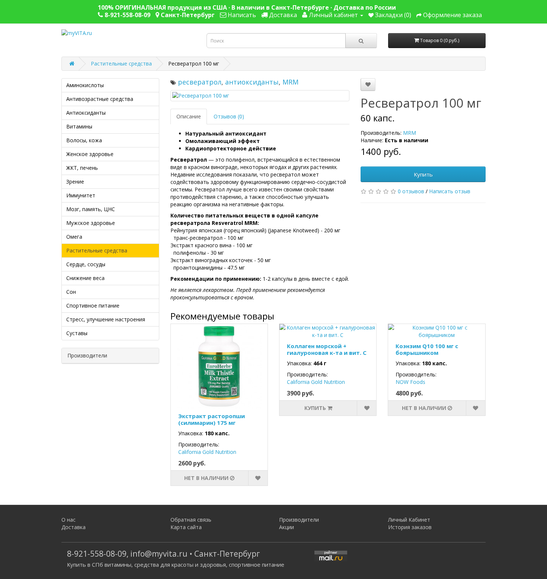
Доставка (73, 527)
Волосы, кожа (84, 140)
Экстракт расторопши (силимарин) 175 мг (211, 419)
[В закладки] (368, 84)
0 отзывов (411, 191)
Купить (423, 174)
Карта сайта (186, 527)
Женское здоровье (89, 154)
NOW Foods (410, 381)
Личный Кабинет (409, 519)
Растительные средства (121, 63)
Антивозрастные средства (99, 98)
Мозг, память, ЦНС (90, 209)
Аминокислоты (85, 85)
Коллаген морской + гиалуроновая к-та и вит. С (327, 349)
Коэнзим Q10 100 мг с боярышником (427, 349)
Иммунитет (80, 195)
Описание (188, 116)
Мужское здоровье (90, 222)
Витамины (79, 126)
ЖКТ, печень (82, 167)
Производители (299, 519)
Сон (71, 291)
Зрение (75, 181)
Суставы (76, 333)
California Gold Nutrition (207, 451)
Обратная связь (190, 519)
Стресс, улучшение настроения (105, 319)
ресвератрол (199, 81)
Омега (74, 236)
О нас (68, 519)
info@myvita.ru (159, 553)
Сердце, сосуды (85, 264)
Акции (286, 527)
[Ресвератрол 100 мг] (260, 95)
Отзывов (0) (229, 116)
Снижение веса (85, 277)
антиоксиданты (252, 81)
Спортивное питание (92, 305)
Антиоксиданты (86, 112)
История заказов (410, 527)
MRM (290, 81)
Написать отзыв (449, 191)
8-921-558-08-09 (97, 553)
